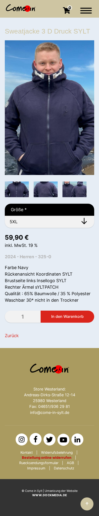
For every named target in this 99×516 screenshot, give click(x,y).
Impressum (36, 468)
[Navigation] (86, 13)
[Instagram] (22, 439)
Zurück (12, 335)
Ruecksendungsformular (38, 463)
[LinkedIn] (77, 439)
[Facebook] (36, 439)
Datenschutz (64, 468)
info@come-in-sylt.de (49, 412)
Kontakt (26, 452)
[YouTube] (63, 440)
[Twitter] (49, 439)
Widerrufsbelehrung (57, 452)
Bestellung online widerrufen (46, 457)
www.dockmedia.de (49, 495)
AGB (70, 463)
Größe (16, 209)
